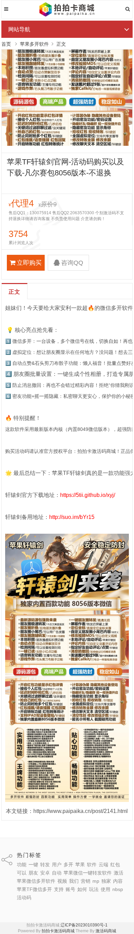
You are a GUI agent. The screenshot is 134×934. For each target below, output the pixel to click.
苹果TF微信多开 (34, 889)
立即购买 (29, 262)
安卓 (45, 873)
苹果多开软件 (34, 44)
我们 (74, 881)
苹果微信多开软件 (36, 881)
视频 (62, 881)
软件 (92, 864)
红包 (115, 864)
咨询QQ (72, 262)
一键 (33, 864)
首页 (6, 44)
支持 (59, 889)
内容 (118, 881)
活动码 (24, 897)
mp (95, 881)
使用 (105, 889)
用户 (57, 864)
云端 (103, 864)
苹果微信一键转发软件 (88, 873)
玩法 (94, 889)
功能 (21, 864)
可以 (21, 873)
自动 (57, 873)
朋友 (33, 873)
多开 (68, 864)
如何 (82, 889)
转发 (45, 864)
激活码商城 (106, 930)
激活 (118, 873)
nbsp (117, 889)
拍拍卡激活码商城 (58, 930)
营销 (85, 881)
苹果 (80, 864)
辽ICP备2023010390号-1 (84, 925)
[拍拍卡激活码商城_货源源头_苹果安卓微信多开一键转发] (67, 15)
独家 (106, 881)
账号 (70, 889)
